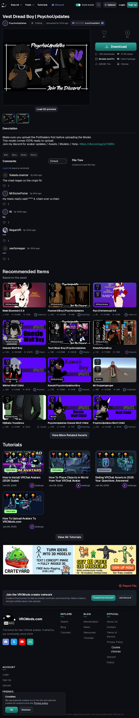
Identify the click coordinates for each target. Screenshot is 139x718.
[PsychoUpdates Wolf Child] (114, 412)
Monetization (91, 621)
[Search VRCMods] (98, 5)
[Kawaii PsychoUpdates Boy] (69, 374)
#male (23, 155)
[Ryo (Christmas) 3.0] (114, 299)
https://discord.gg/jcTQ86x (97, 144)
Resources (90, 632)
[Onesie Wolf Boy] (24, 337)
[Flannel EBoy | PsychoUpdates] (69, 299)
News (87, 627)
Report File (129, 586)
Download (118, 46)
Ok (11, 709)
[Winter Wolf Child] (24, 374)
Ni (10, 212)
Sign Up (7, 680)
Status (110, 662)
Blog (63, 627)
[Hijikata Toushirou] (24, 412)
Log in (6, 168)
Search (64, 621)
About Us (112, 621)
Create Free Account (103, 598)
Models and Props (108, 58)
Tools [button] (28, 4)
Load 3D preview (46, 109)
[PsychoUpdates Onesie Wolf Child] (69, 412)
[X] (14, 642)
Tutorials (42, 4)
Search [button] (15, 4)
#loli (6, 155)
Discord (59, 4)
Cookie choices (116, 649)
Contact (111, 627)
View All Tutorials (69, 537)
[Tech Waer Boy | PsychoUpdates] (69, 337)
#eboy (33, 155)
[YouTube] (22, 642)
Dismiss (26, 709)
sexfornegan (17, 248)
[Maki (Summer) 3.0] (24, 299)
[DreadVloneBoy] (114, 337)
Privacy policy (41, 703)
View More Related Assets (69, 435)
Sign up (132, 4)
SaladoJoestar (18, 175)
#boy (14, 155)
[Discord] (6, 642)
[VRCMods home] (4, 5)
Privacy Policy (115, 642)
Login (122, 4)
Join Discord (125, 598)
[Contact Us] (30, 642)
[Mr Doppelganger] (114, 374)
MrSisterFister (18, 193)
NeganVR (15, 230)
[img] (69, 560)
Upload (111, 4)
